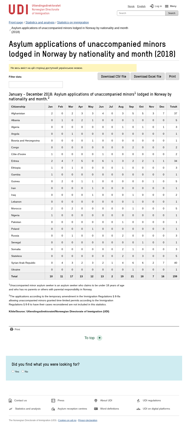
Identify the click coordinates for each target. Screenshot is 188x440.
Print (15, 329)
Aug (121, 106)
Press (61, 400)
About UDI (106, 400)
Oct (141, 106)
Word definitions (109, 408)
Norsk (131, 6)
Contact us (20, 400)
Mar (70, 106)
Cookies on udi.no (67, 420)
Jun (101, 106)
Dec (162, 106)
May (90, 106)
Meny (170, 6)
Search (171, 13)
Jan (50, 106)
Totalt (173, 106)
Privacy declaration (87, 420)
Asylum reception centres (72, 408)
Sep (131, 106)
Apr (80, 106)
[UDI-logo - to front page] (35, 14)
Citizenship (18, 106)
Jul (111, 106)
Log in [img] (155, 6)
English (141, 6)
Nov (151, 106)
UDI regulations (152, 400)
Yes (17, 371)
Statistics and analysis (28, 408)
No (26, 371)
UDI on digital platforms (156, 408)
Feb (60, 106)
